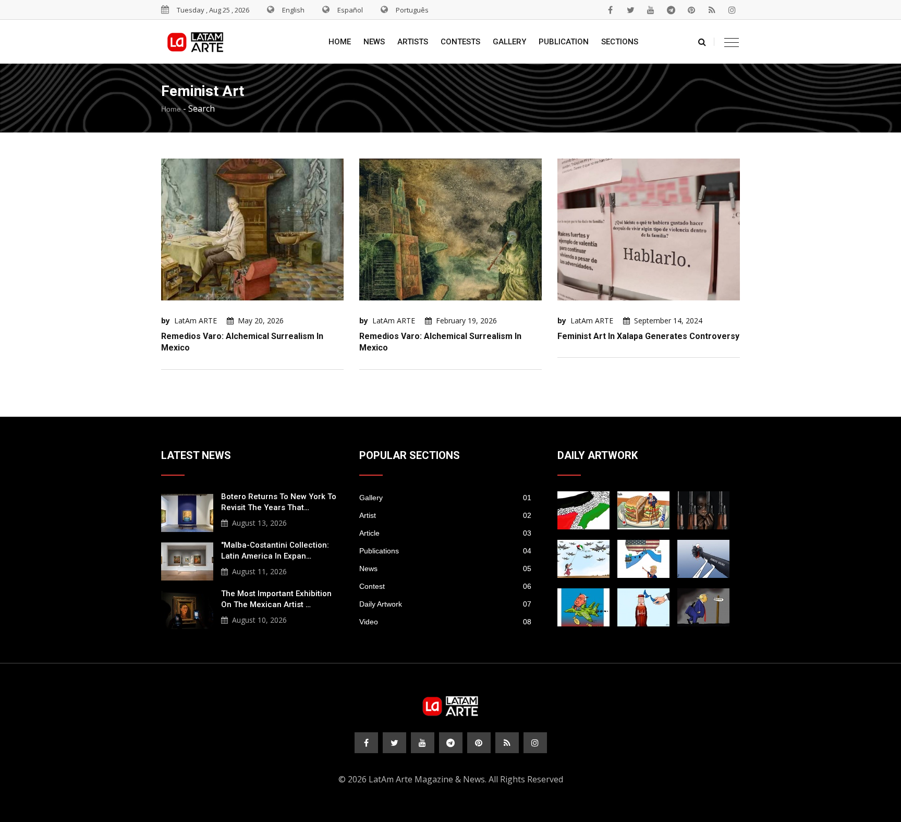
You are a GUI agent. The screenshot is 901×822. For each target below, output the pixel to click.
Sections (619, 41)
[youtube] (651, 10)
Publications (445, 551)
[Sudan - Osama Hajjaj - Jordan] (703, 510)
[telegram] (671, 10)
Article (445, 533)
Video (445, 622)
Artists (412, 41)
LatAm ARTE (195, 320)
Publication (564, 41)
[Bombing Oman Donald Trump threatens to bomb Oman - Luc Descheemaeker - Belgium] (703, 607)
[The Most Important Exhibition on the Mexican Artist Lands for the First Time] (187, 608)
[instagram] (732, 10)
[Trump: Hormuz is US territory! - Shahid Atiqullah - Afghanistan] (643, 559)
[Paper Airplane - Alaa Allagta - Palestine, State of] (583, 559)
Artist (445, 515)
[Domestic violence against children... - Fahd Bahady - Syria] (703, 559)
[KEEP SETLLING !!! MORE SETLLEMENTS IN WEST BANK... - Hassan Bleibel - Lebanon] (583, 510)
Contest (445, 586)
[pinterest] (691, 10)
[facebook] (610, 10)
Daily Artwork (445, 604)
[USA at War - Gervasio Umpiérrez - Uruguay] (583, 607)
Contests (460, 41)
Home (339, 41)
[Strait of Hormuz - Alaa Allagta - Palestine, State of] (643, 607)
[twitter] (630, 10)
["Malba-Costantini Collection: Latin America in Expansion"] (187, 560)
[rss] (712, 10)
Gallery (509, 41)
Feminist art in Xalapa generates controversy (648, 336)
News (374, 41)
